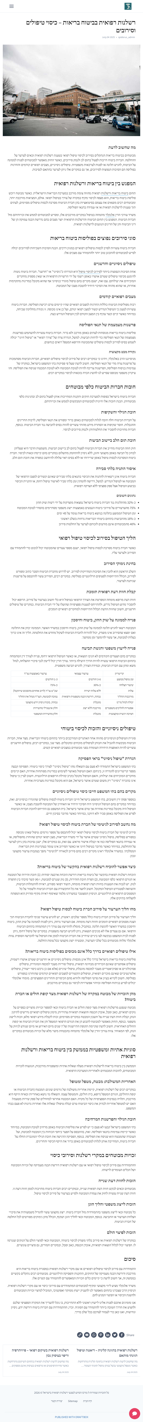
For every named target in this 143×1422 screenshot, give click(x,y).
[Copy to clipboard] (80, 1335)
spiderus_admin (126, 37)
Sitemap (73, 1401)
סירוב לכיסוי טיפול (90, 272)
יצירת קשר (56, 1401)
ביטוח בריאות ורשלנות (114, 193)
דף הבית (87, 1401)
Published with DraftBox (71, 1417)
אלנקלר (110, 215)
